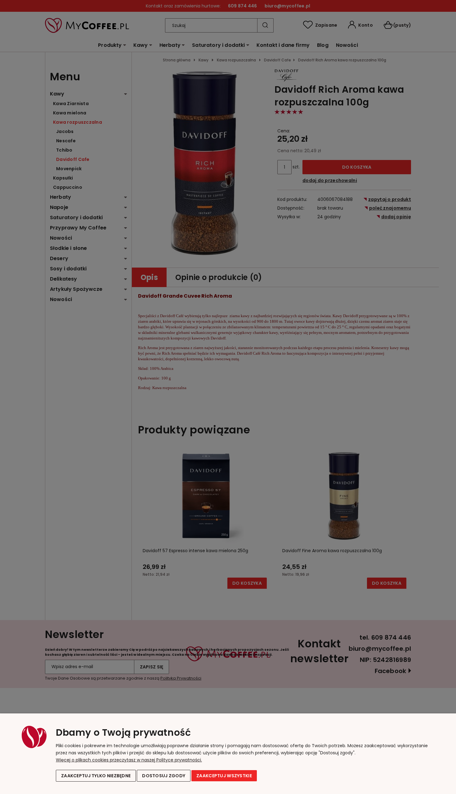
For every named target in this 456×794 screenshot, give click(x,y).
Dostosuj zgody (163, 776)
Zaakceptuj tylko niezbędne (96, 776)
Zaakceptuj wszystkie (224, 776)
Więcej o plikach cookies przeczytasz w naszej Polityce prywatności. (129, 760)
